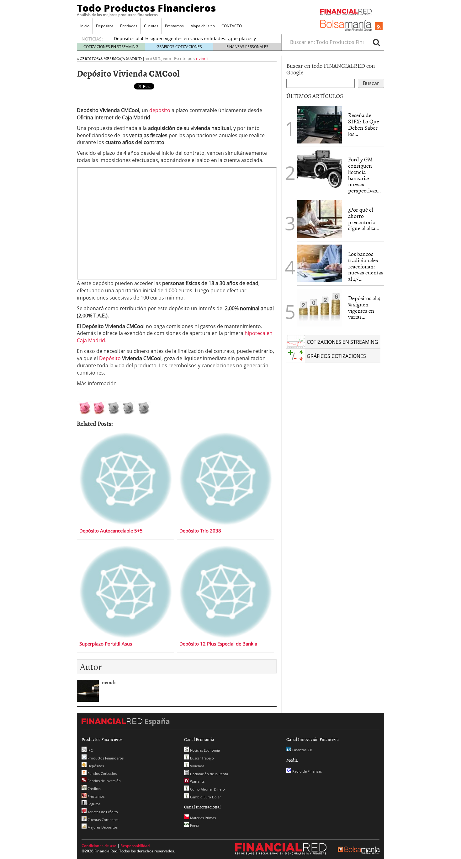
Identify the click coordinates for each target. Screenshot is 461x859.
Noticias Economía (204, 750)
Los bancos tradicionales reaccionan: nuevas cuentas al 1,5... (365, 266)
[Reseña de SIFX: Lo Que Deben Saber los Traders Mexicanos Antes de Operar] (319, 124)
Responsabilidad (135, 845)
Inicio (84, 26)
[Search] (376, 42)
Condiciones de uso (99, 845)
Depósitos (95, 766)
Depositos (105, 26)
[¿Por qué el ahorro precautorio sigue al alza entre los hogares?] (319, 219)
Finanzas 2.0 (301, 750)
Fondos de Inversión (104, 780)
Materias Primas (202, 817)
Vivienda (196, 766)
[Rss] (379, 26)
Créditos (94, 788)
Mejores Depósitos (102, 827)
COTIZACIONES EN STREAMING (110, 46)
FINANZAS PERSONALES (247, 46)
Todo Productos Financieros (146, 7)
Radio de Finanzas (306, 771)
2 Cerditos (88, 58)
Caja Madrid (129, 58)
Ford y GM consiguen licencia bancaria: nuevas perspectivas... (364, 175)
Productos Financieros (105, 758)
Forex (194, 825)
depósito (160, 110)
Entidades (128, 26)
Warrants (196, 781)
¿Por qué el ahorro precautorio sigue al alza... (363, 218)
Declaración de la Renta (208, 773)
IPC (90, 750)
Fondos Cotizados (102, 773)
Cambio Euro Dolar (205, 797)
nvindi (202, 58)
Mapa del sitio (202, 26)
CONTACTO (231, 26)
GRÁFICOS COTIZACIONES (179, 46)
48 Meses (107, 58)
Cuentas (151, 26)
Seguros (93, 804)
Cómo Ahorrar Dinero (207, 789)
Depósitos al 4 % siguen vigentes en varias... (364, 307)
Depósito (110, 358)
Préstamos (95, 796)
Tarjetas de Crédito (102, 811)
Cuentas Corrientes (102, 819)
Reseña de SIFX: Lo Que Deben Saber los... (363, 124)
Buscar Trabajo (201, 758)
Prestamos (174, 26)
